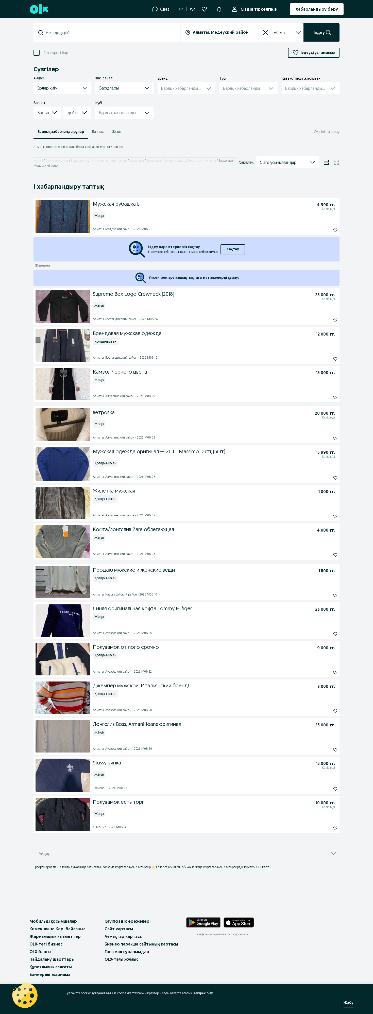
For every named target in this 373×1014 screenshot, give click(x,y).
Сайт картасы (119, 928)
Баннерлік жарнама (49, 974)
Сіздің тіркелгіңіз (259, 9)
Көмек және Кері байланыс (57, 928)
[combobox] (110, 33)
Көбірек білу (203, 993)
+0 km (279, 32)
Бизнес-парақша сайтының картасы (141, 944)
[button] (219, 8)
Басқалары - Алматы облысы (166, 160)
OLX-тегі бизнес (45, 944)
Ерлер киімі (79, 160)
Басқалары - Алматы (202, 160)
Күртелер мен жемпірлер (108, 160)
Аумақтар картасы (124, 936)
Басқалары (137, 160)
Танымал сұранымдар (127, 951)
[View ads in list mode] (326, 162)
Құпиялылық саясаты (50, 966)
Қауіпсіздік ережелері (127, 921)
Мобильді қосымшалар (53, 921)
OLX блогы (40, 951)
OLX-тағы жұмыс (121, 959)
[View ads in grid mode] (336, 162)
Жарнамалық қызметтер (55, 936)
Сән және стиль (57, 160)
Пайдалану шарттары (52, 959)
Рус (192, 9)
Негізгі (38, 160)
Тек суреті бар (56, 53)
